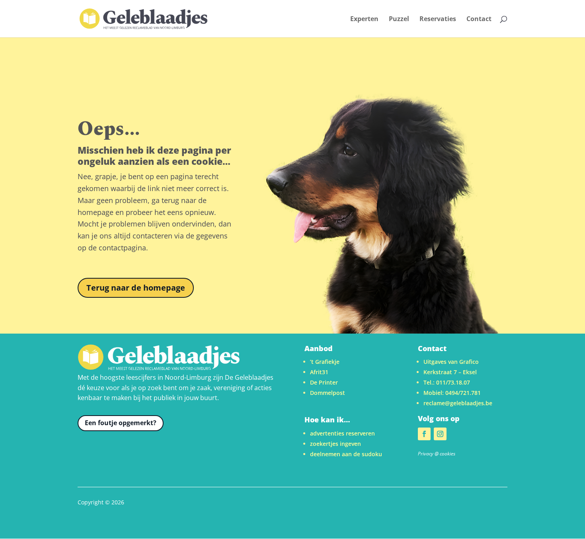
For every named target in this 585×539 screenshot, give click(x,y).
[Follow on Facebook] (424, 434)
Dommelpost (327, 392)
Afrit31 (319, 372)
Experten (364, 19)
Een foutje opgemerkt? (120, 422)
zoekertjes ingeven (335, 443)
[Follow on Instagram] (440, 434)
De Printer (324, 382)
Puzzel (399, 19)
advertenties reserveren (342, 433)
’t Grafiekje (324, 361)
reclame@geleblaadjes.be (457, 403)
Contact (478, 19)
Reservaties (437, 19)
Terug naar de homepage (135, 287)
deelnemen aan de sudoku (346, 454)
